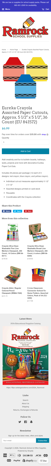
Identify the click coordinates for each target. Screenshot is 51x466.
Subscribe (42, 440)
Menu (7, 9)
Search (25, 400)
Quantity (5, 137)
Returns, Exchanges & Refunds (25, 410)
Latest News (25, 319)
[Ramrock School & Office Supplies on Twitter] (19, 422)
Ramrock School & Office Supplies (32, 448)
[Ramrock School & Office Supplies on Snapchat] (31, 422)
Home (4, 49)
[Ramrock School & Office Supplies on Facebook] (25, 422)
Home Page (14, 49)
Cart (47, 9)
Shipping (25, 406)
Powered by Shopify (25, 450)
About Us (25, 403)
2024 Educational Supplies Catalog (25, 323)
